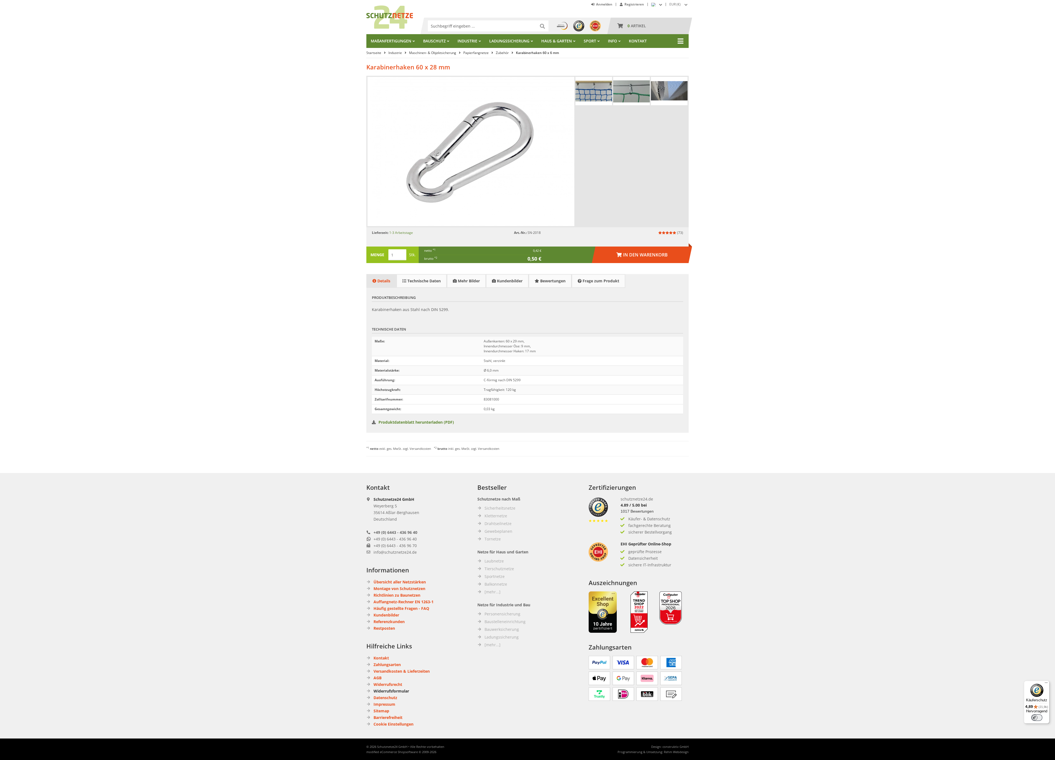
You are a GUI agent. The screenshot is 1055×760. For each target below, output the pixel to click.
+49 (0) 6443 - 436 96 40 (395, 532)
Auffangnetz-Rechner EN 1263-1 (404, 601)
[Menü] (1046, 684)
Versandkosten (420, 449)
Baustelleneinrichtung (505, 621)
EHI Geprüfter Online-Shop (646, 544)
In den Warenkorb (642, 255)
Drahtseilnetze (498, 523)
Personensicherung (502, 613)
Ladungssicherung (509, 41)
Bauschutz (434, 41)
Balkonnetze (496, 584)
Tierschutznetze (499, 568)
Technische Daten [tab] (423, 280)
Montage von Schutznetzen (399, 588)
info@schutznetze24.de (395, 552)
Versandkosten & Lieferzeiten (402, 671)
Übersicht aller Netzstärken (400, 582)
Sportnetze (495, 576)
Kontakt (638, 41)
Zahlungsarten (387, 664)
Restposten (384, 628)
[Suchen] (542, 25)
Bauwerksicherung (502, 629)
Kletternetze (496, 515)
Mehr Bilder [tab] (468, 280)
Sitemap (381, 710)
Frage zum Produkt (600, 280)
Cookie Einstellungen (393, 724)
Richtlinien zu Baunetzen (397, 595)
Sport (590, 41)
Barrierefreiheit (388, 717)
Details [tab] (383, 280)
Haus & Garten (556, 41)
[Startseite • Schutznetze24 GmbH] (389, 8)
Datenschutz (385, 697)
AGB (378, 677)
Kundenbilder (386, 615)
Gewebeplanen (498, 531)
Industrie (467, 41)
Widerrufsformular (391, 691)
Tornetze (493, 539)
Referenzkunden (389, 621)
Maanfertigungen (391, 41)
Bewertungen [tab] (552, 280)
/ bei (634, 505)
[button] (679, 4)
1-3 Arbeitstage (401, 232)
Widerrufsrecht (388, 684)
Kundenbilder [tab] (509, 280)
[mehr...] (493, 591)
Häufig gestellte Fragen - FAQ (401, 608)
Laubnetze (494, 561)
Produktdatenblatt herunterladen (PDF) (416, 422)
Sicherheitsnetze (500, 508)
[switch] (1036, 717)
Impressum (384, 704)
